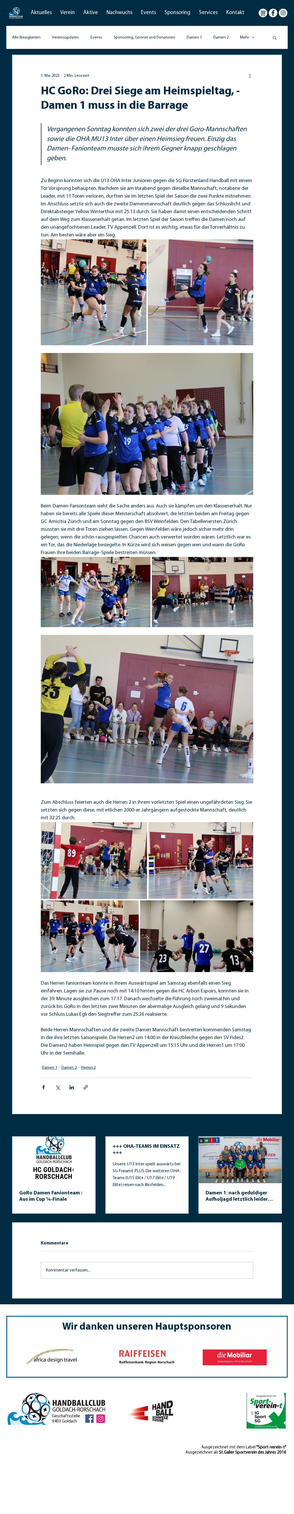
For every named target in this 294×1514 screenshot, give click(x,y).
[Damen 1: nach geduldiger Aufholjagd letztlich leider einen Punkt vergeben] (240, 1160)
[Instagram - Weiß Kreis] (283, 13)
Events (96, 37)
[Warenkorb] (263, 13)
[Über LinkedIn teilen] (71, 1087)
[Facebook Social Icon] (89, 1418)
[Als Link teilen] (85, 1087)
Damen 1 (194, 37)
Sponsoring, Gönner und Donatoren (144, 37)
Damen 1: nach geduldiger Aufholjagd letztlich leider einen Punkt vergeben (237, 1197)
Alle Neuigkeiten (26, 37)
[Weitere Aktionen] (249, 75)
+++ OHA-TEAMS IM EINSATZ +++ (146, 1150)
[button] (41, 13)
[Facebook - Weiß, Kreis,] (273, 13)
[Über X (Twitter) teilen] (57, 1087)
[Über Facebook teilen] (43, 1087)
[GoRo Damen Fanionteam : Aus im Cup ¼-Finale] (53, 1160)
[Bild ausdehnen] (93, 292)
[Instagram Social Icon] (100, 1418)
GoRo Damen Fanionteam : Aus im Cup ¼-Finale (50, 1196)
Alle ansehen (270, 1126)
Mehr (244, 37)
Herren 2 (88, 1068)
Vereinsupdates (65, 37)
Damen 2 (221, 37)
